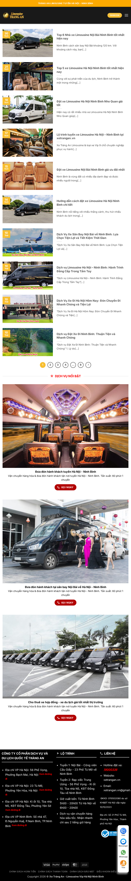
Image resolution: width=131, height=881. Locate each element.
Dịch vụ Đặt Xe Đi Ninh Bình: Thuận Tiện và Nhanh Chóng (86, 335)
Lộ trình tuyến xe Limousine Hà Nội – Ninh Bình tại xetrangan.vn (90, 136)
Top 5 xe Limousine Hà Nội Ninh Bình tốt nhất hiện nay (90, 70)
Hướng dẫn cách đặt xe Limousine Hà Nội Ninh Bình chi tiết (88, 202)
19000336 (110, 769)
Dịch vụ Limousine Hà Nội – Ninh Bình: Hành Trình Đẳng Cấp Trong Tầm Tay (90, 269)
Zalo (123, 835)
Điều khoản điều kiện (109, 871)
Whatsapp (123, 857)
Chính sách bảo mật (82, 871)
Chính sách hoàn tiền (22, 871)
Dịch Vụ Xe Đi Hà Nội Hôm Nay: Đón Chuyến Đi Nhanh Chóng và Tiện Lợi (88, 302)
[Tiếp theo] (88, 365)
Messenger (123, 846)
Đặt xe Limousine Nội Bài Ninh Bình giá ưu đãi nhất (91, 169)
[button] (126, 15)
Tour (123, 867)
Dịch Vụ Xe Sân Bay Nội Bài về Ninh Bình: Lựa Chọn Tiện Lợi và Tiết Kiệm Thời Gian (87, 236)
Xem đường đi (12, 810)
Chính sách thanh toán (52, 871)
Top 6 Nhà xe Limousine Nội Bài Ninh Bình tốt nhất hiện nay (90, 36)
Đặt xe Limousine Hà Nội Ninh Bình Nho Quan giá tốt (90, 103)
